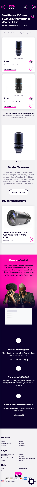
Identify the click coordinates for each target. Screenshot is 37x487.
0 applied (9, 33)
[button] (31, 62)
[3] (20, 161)
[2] (18, 161)
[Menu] (3, 7)
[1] (16, 161)
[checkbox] (31, 69)
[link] (13, 7)
